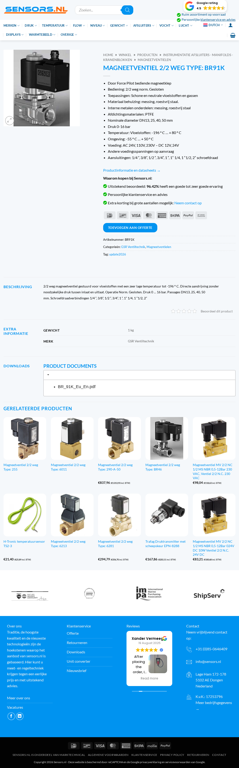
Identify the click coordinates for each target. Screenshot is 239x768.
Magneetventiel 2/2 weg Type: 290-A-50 (115, 467)
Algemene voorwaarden (108, 755)
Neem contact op (188, 203)
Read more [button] (149, 678)
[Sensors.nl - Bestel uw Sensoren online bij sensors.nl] (36, 10)
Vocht (164, 25)
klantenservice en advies (217, 19)
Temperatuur (53, 25)
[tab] (139, 375)
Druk (29, 25)
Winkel (125, 55)
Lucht (184, 25)
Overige (67, 34)
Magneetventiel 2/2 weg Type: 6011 (68, 467)
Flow (77, 25)
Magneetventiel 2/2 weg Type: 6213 (68, 543)
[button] (205, 6)
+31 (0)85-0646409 (211, 649)
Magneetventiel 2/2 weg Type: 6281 (115, 543)
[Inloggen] (230, 25)
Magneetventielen (154, 60)
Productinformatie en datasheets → (132, 170)
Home (108, 55)
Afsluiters (142, 25)
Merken (10, 25)
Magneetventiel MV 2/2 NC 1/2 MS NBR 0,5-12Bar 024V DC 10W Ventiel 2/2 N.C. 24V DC (213, 547)
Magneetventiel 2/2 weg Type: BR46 (162, 467)
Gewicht (117, 25)
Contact (219, 755)
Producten (147, 55)
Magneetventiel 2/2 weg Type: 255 (21, 467)
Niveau (96, 25)
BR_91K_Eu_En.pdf (76, 386)
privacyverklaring (150, 762)
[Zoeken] (127, 10)
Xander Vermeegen (150, 638)
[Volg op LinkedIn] (20, 716)
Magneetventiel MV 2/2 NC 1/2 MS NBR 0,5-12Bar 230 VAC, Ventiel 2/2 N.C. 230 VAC (212, 471)
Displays (13, 34)
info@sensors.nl (208, 661)
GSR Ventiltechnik (133, 247)
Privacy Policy (172, 755)
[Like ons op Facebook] (11, 716)
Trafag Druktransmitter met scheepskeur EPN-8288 (165, 543)
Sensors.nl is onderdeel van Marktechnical (49, 755)
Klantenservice (144, 755)
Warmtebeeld (40, 34)
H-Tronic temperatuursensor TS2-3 (24, 543)
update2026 (117, 254)
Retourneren (198, 755)
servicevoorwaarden (177, 762)
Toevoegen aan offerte (130, 228)
